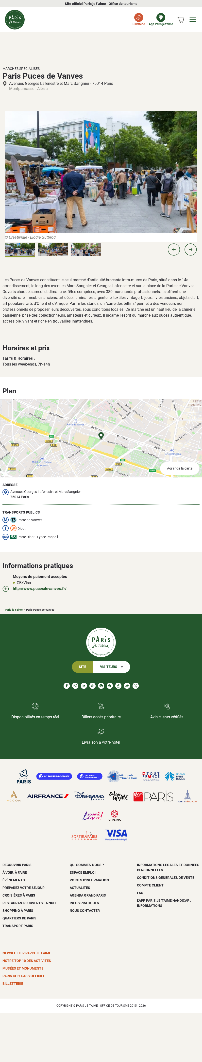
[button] (174, 249)
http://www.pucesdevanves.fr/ (40, 588)
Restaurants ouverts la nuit (29, 903)
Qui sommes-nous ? (87, 865)
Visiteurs (108, 667)
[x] (136, 686)
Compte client (150, 885)
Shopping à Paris (17, 911)
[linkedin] (84, 686)
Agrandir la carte (179, 468)
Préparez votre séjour (23, 888)
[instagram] (75, 686)
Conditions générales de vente (165, 878)
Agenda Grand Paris (88, 895)
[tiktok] (92, 686)
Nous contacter (85, 911)
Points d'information (89, 880)
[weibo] (127, 686)
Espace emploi (83, 872)
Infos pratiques (84, 903)
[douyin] (118, 686)
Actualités (80, 888)
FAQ (140, 893)
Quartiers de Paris (19, 918)
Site (82, 667)
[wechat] (110, 686)
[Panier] (180, 19)
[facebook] (67, 686)
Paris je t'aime (14, 609)
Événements (13, 880)
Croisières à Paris (18, 895)
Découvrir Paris (17, 865)
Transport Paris (17, 926)
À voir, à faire (14, 872)
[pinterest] (101, 686)
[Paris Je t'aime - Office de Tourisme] (15, 20)
